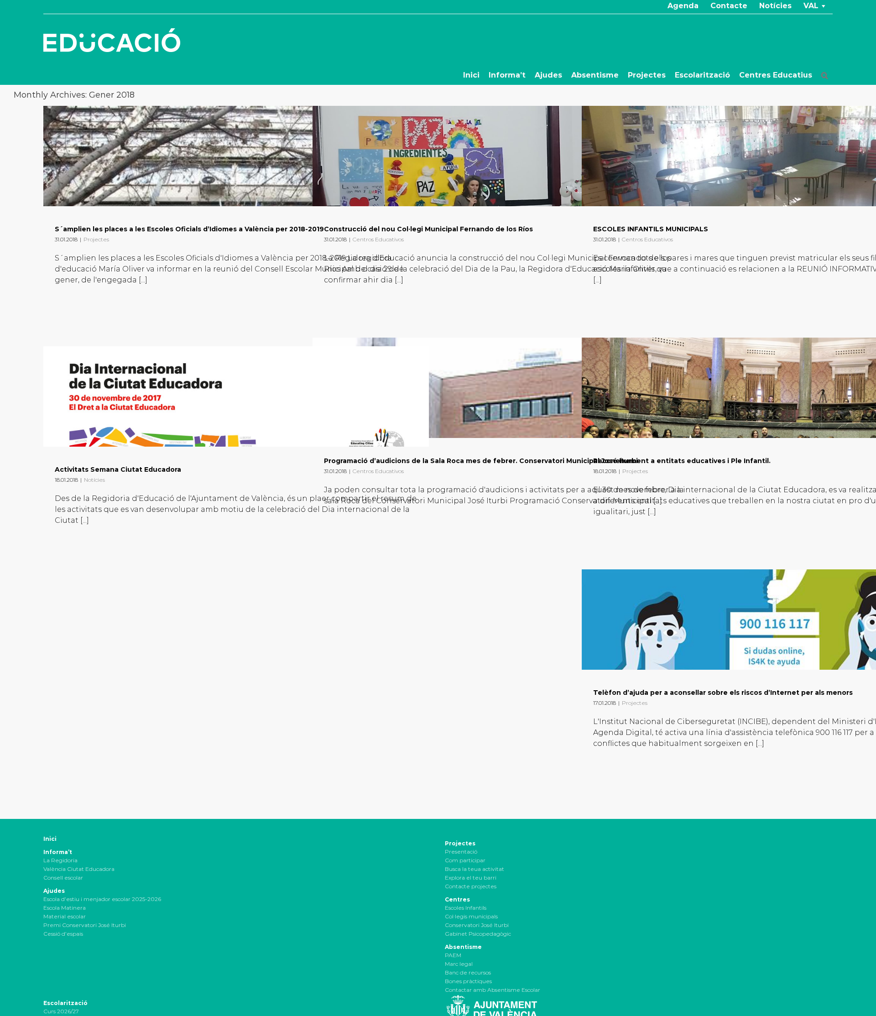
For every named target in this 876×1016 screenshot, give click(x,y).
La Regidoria (60, 860)
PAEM (453, 955)
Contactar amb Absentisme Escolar (492, 989)
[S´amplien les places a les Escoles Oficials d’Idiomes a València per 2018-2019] (236, 156)
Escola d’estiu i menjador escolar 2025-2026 (102, 899)
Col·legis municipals (471, 916)
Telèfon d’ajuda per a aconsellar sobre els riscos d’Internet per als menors (723, 692)
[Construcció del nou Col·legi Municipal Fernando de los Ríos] (505, 156)
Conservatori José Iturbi (477, 925)
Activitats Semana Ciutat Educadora (118, 469)
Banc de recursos (468, 972)
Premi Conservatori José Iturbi (84, 925)
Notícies (94, 479)
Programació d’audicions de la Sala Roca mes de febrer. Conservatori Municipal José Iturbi (481, 461)
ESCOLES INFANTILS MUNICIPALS (650, 229)
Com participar (465, 860)
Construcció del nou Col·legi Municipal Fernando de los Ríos (428, 229)
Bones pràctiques (468, 981)
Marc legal (459, 963)
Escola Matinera (64, 907)
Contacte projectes (470, 886)
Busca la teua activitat (474, 868)
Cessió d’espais (63, 933)
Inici (50, 838)
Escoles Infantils (465, 907)
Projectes (96, 239)
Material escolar (64, 916)
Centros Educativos (378, 239)
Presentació (461, 851)
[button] (824, 75)
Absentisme (463, 946)
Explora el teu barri (470, 877)
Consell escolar (63, 877)
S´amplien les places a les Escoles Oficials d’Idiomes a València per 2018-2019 (189, 229)
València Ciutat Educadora (79, 868)
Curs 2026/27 (61, 1011)
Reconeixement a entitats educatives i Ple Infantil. (682, 461)
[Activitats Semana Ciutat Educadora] (236, 396)
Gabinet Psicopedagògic (478, 933)
